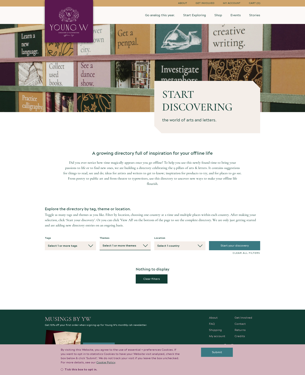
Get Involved (205, 3)
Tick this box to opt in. (81, 369)
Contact (240, 324)
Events (236, 15)
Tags (48, 238)
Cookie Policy (105, 362)
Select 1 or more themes (119, 246)
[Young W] (69, 21)
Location (159, 238)
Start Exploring (194, 15)
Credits (240, 336)
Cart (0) (254, 3)
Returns (240, 330)
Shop (218, 15)
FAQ (212, 324)
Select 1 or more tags (62, 246)
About (182, 3)
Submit (217, 352)
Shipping (215, 330)
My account (231, 3)
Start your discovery (235, 246)
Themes (104, 238)
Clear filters (151, 279)
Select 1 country (168, 246)
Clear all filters (246, 253)
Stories (254, 15)
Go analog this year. (160, 15)
